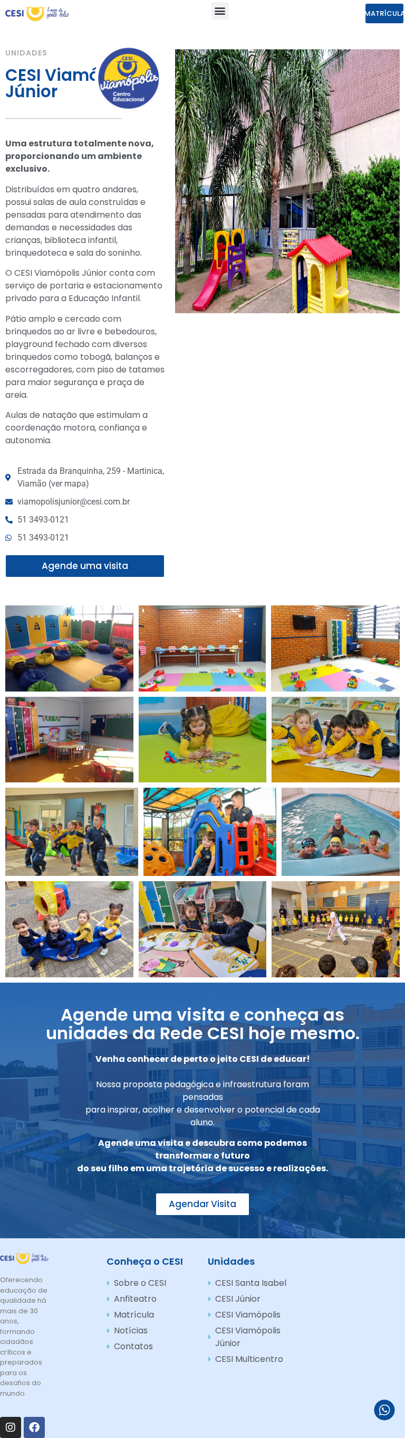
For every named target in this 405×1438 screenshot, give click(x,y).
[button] (220, 11)
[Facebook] (34, 1427)
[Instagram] (10, 1427)
